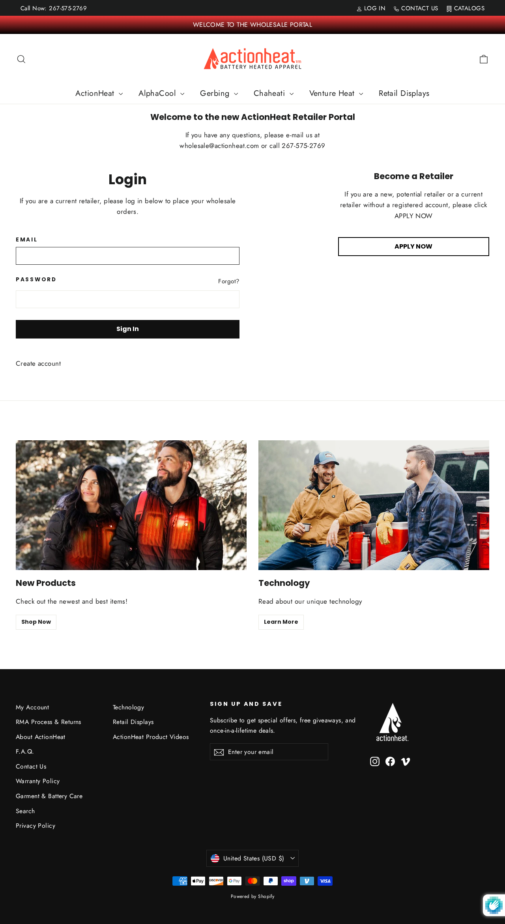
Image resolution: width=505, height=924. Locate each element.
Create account (38, 363)
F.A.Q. (25, 751)
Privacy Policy (35, 825)
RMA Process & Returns (48, 721)
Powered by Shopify (253, 896)
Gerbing (216, 93)
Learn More (281, 622)
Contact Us (31, 766)
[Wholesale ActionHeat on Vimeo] (405, 760)
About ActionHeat (40, 736)
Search (25, 811)
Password (36, 280)
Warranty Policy (38, 781)
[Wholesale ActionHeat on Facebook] (390, 760)
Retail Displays (404, 93)
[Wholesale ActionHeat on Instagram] (375, 760)
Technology (128, 707)
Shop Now (36, 622)
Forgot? (228, 281)
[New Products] (131, 505)
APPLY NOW (413, 246)
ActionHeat (96, 93)
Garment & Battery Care (49, 796)
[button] (504, 920)
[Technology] (373, 505)
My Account (32, 707)
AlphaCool (158, 93)
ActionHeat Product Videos (151, 736)
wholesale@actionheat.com (220, 145)
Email (27, 240)
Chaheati (271, 93)
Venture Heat (333, 93)
